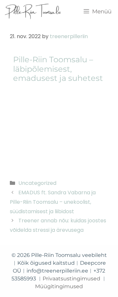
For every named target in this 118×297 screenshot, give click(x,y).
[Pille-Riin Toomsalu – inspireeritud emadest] (33, 11)
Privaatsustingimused (71, 278)
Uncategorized (37, 183)
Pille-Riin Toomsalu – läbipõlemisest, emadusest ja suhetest (58, 69)
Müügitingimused (59, 286)
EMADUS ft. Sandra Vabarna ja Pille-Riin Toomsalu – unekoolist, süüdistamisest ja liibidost (53, 202)
